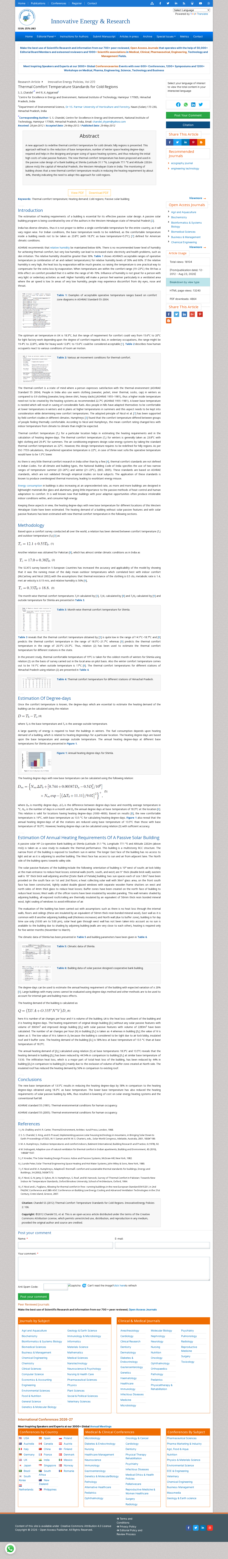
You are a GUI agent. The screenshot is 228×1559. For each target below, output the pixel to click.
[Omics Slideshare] (192, 3)
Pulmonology (189, 1336)
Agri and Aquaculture (183, 212)
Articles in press (129, 36)
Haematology (128, 1378)
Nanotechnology (77, 1363)
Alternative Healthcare (98, 1487)
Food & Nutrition (31, 1395)
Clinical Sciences (31, 1368)
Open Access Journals (144, 47)
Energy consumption (30, 485)
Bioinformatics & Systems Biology (186, 224)
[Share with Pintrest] (193, 142)
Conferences (58, 3)
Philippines (50, 1489)
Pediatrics (157, 1379)
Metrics (184, 36)
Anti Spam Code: (28, 1286)
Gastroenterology (95, 1470)
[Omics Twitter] (168, 3)
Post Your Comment (188, 115)
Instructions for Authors (74, 36)
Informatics (74, 1341)
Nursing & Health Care (80, 1374)
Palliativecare (133, 1483)
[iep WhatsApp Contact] (209, 3)
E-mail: (119, 1238)
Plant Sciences (76, 1390)
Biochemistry (179, 217)
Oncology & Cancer (137, 1438)
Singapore (49, 1465)
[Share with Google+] (192, 314)
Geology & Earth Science (82, 1330)
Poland (67, 1438)
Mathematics (75, 1352)
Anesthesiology (129, 1330)
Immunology (127, 1388)
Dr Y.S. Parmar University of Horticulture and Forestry (97, 106)
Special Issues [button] (165, 36)
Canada (48, 1443)
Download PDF (98, 193)
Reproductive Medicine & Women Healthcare (140, 1491)
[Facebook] (188, 1528)
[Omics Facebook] (160, 3)
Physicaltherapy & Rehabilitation (161, 1387)
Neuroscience (93, 1459)
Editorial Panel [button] (45, 36)
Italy (26, 1449)
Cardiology (126, 1336)
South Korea (25, 1478)
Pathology (157, 1374)
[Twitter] (196, 1528)
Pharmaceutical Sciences (82, 1379)
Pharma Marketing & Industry (184, 1443)
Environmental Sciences (36, 1390)
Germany (29, 1454)
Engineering (29, 1385)
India (46, 1459)
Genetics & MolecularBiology (102, 1476)
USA (26, 1438)
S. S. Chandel (25, 92)
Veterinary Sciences (79, 1401)
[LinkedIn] (203, 1528)
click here (119, 1285)
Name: (23, 1238)
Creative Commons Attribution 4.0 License (85, 1525)
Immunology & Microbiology (84, 1336)
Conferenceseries (106, 66)
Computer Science (33, 1374)
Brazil (26, 1470)
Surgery (185, 1356)
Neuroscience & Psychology (84, 1368)
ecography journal (182, 163)
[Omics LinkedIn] (176, 3)
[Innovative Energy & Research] (27, 16)
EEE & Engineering (178, 1470)
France (47, 1454)
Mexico (67, 1459)
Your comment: (28, 1253)
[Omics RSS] (184, 3)
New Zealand (44, 1482)
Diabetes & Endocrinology (129, 1359)
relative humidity (60, 247)
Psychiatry (187, 1330)
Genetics (125, 1372)
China (47, 1449)
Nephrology (158, 1336)
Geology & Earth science (181, 1498)
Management (109, 56)
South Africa (45, 1472)
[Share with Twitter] (177, 142)
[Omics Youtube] (200, 3)
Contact (92, 3)
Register (77, 3)
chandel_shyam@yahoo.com (109, 121)
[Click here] (152, 3)
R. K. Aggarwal (49, 92)
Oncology (156, 1357)
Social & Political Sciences (82, 1395)
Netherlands (26, 1489)
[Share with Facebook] (169, 142)
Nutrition (156, 1352)
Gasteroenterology (131, 1367)
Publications (38, 3)
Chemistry (28, 1363)
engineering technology (185, 168)
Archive (147, 36)
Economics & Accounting (37, 1379)
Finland (67, 1449)
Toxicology (187, 1361)
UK (25, 1459)
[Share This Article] (185, 104)
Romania (68, 1470)
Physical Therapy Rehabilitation (136, 1456)
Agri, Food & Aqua (177, 1449)
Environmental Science (180, 1465)
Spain (46, 1438)
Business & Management (186, 237)
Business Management (180, 1487)
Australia (28, 1443)
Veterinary (173, 1476)
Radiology (187, 1341)
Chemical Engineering (184, 242)
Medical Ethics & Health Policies (140, 1476)
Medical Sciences (77, 1357)
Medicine (125, 1399)
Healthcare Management (99, 1454)
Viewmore (195, 198)
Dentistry (125, 1346)
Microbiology (128, 1405)
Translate (202, 13)
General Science (31, 1401)
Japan (27, 1465)
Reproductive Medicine (189, 1348)
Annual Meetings (101, 1426)
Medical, (134, 51)
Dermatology (128, 1352)
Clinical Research (130, 1341)
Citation (188, 125)
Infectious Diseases (132, 1394)
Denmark (68, 1454)
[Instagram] (210, 1528)
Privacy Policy (127, 1526)
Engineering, (179, 51)
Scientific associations (111, 51)
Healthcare (126, 1383)
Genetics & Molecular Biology (39, 1406)
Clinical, (145, 51)
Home (21, 3)
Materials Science (77, 1346)
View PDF (77, 193)
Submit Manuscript (104, 36)
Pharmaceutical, (161, 51)
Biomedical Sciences (183, 231)
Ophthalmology (160, 1363)
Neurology (157, 1341)
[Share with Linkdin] (186, 142)
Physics (72, 1385)
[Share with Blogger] (201, 142)
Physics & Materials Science (183, 1459)
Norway (68, 1465)
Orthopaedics (159, 1368)
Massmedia (174, 1492)
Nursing (155, 1346)
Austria (67, 1443)
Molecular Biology (161, 1330)
